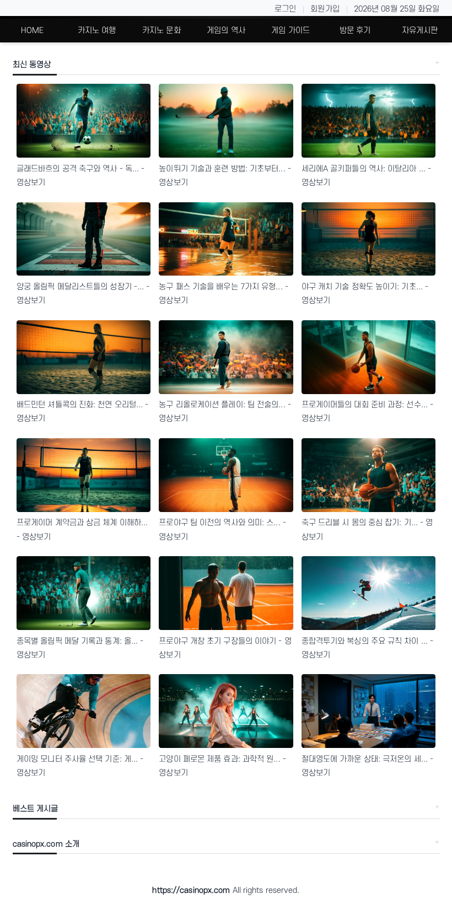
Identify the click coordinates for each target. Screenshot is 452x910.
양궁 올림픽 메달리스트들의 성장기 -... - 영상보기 (83, 293)
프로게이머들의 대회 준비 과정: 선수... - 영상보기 (368, 411)
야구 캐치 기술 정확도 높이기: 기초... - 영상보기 (365, 293)
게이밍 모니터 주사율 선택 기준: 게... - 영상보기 (80, 766)
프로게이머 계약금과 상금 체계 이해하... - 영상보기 (82, 529)
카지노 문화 (161, 30)
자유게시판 (420, 30)
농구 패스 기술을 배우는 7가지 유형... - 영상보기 (223, 293)
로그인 (285, 9)
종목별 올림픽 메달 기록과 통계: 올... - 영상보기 (80, 648)
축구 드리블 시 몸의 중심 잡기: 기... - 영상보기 (367, 529)
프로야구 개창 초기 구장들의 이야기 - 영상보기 (225, 648)
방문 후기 (355, 30)
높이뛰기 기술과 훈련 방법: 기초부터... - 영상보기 (225, 175)
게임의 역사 (226, 30)
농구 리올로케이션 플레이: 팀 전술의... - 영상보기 (225, 411)
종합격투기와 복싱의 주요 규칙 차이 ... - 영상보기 (368, 648)
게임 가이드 (290, 30)
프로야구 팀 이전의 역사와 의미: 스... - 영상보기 (222, 529)
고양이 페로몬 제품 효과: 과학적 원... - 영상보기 (222, 766)
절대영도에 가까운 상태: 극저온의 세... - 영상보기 (368, 766)
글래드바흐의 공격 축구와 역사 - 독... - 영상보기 (81, 175)
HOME (32, 30)
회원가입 (324, 9)
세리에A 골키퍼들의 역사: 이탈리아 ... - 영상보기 (367, 175)
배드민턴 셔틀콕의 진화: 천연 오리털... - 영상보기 (83, 411)
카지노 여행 (97, 30)
